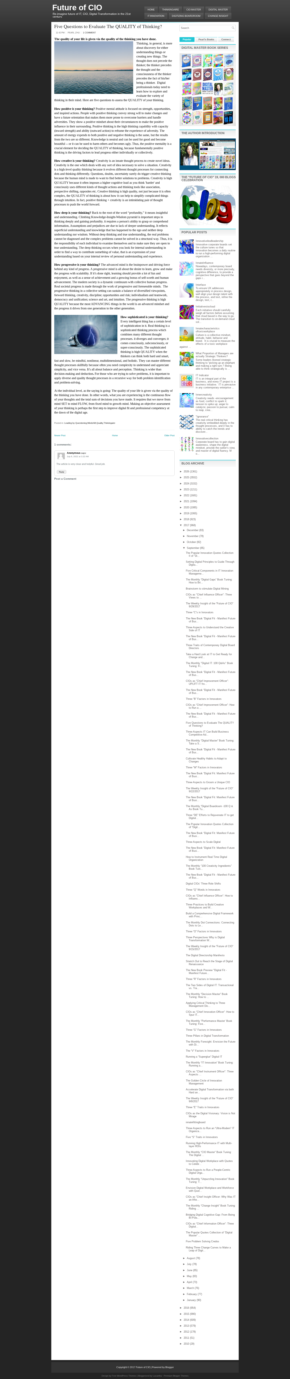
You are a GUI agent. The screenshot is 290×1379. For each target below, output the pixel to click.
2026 (187, 471)
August (191, 1258)
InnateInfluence (204, 262)
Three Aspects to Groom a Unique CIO (208, 782)
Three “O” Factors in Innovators (204, 931)
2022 (187, 495)
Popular (187, 39)
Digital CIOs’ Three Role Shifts (203, 883)
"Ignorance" (202, 416)
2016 (187, 1307)
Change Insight (218, 16)
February (192, 1294)
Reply (61, 472)
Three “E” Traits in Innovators (202, 1107)
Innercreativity (204, 394)
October (192, 542)
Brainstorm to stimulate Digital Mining (207, 588)
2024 (187, 483)
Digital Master (218, 9)
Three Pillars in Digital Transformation (207, 1035)
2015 (187, 1313)
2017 (187, 525)
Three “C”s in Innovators (199, 612)
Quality (99, 423)
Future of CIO (77, 7)
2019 (187, 513)
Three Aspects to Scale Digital (203, 841)
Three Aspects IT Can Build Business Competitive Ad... (207, 733)
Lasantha (157, 1376)
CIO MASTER (193, 9)
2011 (187, 1337)
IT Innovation (156, 16)
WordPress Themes (126, 1376)
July (189, 1264)
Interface (201, 284)
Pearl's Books (206, 39)
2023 (187, 489)
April (190, 1282)
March (191, 1288)
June (190, 1270)
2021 (187, 501)
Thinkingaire (109, 423)
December (193, 530)
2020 (187, 507)
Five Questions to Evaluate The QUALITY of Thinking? (108, 26)
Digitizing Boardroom (186, 16)
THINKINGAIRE (170, 9)
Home (151, 9)
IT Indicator (202, 375)
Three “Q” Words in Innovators (203, 889)
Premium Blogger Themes (176, 1376)
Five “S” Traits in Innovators (202, 1137)
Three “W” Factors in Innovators (204, 767)
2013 (187, 1325)
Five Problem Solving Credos (202, 1241)
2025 (187, 477)
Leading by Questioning (75, 423)
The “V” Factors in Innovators (202, 1050)
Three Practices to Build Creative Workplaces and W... (205, 906)
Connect (226, 39)
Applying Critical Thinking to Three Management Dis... (205, 1004)
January (192, 1300)
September (193, 547)
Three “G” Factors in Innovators (204, 1029)
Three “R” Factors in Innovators (204, 979)
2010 (187, 1343)
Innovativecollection (207, 438)
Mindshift (91, 423)
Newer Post (59, 435)
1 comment (89, 32)
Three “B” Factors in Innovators (204, 698)
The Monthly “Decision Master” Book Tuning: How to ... (207, 995)
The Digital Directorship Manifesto (205, 955)
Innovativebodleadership (209, 240)
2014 (187, 1319)
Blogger (169, 1367)
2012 (187, 1331)
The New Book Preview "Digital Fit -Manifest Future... (206, 972)
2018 (187, 519)
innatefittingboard (195, 1122)
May (190, 1276)
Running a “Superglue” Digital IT (204, 1056)
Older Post (169, 435)
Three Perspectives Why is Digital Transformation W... (205, 939)
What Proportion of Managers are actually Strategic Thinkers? (214, 355)
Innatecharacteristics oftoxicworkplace (208, 330)
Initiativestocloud (205, 306)
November (193, 536)
